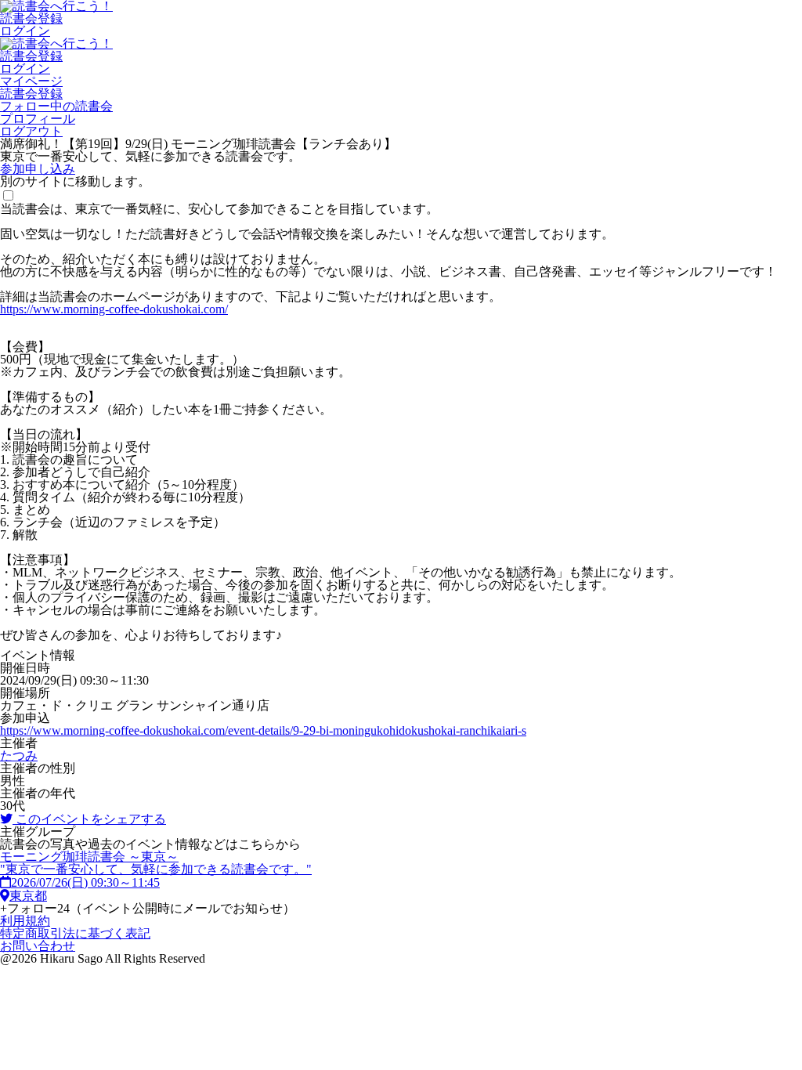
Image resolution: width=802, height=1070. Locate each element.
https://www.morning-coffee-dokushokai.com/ (114, 309)
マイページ (31, 81)
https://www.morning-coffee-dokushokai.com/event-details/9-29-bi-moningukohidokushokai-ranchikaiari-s (263, 730)
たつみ (19, 755)
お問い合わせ (37, 946)
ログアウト (31, 131)
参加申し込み (37, 168)
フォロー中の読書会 (56, 106)
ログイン (25, 31)
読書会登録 (31, 18)
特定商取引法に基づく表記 (75, 933)
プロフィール (37, 118)
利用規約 (25, 920)
